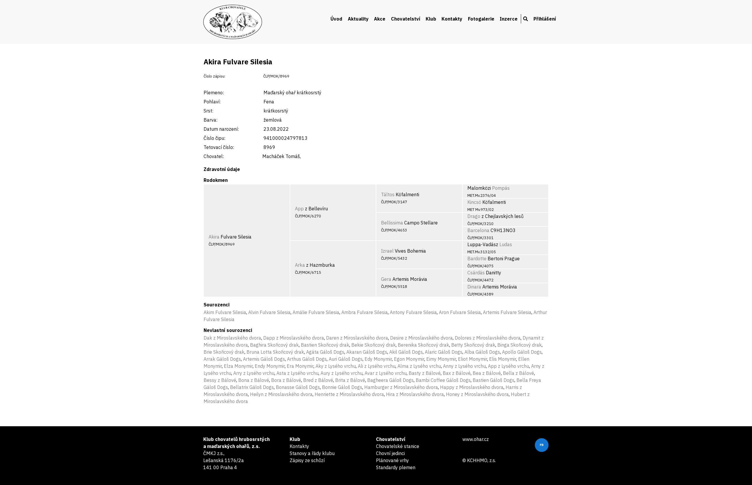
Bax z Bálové (457, 373)
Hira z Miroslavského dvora (415, 394)
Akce (379, 19)
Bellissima (392, 223)
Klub (431, 19)
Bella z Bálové (518, 373)
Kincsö (474, 202)
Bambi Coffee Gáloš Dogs (443, 380)
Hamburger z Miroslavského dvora (401, 387)
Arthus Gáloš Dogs (307, 359)
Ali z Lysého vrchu (376, 366)
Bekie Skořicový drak (373, 345)
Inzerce (509, 19)
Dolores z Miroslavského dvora (488, 338)
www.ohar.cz (475, 439)
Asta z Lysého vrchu (297, 373)
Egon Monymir (409, 359)
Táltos (388, 194)
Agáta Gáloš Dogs (325, 352)
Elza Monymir (238, 366)
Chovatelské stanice (397, 446)
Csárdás (476, 273)
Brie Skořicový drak (224, 352)
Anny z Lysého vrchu (464, 366)
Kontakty (452, 19)
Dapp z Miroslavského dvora (293, 338)
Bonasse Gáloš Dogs (298, 387)
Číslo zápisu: (214, 76)
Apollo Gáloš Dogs (522, 352)
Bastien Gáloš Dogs (493, 380)
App (299, 209)
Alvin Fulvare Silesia (269, 312)
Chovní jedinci (390, 453)
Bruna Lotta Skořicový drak (275, 352)
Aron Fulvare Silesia (460, 312)
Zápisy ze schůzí (307, 460)
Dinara (474, 287)
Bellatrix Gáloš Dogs (252, 387)
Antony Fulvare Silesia (413, 312)
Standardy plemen (395, 467)
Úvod (336, 19)
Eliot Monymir (472, 359)
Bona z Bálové (253, 380)
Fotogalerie (481, 19)
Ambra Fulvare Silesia (364, 312)
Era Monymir (300, 366)
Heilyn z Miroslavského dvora (281, 394)
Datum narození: (221, 129)
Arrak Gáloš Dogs (222, 359)
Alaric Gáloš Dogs (443, 352)
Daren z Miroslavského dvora (357, 338)
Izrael (387, 251)
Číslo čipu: (214, 138)
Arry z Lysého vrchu (253, 373)
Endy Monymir (270, 366)
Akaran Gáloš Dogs (366, 352)
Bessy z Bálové (220, 380)
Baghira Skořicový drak (274, 345)
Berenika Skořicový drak (423, 345)
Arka (300, 265)
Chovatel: (214, 156)
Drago (473, 216)
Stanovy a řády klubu (312, 453)
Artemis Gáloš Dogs (264, 359)
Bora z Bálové (286, 380)
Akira (214, 237)
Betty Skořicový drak (473, 345)
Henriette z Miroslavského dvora (349, 394)
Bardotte (476, 258)
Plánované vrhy (392, 460)
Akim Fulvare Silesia (225, 312)
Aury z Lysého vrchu (341, 373)
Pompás (501, 188)
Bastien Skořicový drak (325, 345)
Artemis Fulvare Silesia (507, 312)
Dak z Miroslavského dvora (232, 338)
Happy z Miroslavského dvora (471, 387)
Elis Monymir (502, 359)
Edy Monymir (378, 359)
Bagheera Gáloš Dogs (390, 380)
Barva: (210, 120)
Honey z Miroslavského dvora (477, 394)
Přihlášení (544, 19)
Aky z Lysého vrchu (335, 366)
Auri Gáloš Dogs (345, 359)
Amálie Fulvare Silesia (316, 312)
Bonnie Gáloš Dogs (342, 387)
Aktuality (358, 19)
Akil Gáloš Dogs (406, 352)
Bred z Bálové (318, 380)
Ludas (505, 244)
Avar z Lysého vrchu (386, 373)
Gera (386, 279)
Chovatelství (405, 19)
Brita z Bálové (350, 380)
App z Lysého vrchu (508, 366)
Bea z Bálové (487, 373)
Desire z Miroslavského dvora (421, 338)
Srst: (208, 111)
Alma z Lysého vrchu (419, 366)
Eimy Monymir (441, 359)
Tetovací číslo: (219, 147)
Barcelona (478, 230)
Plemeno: (214, 92)
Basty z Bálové (425, 373)
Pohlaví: (212, 102)
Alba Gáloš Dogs (482, 352)
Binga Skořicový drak (519, 345)
